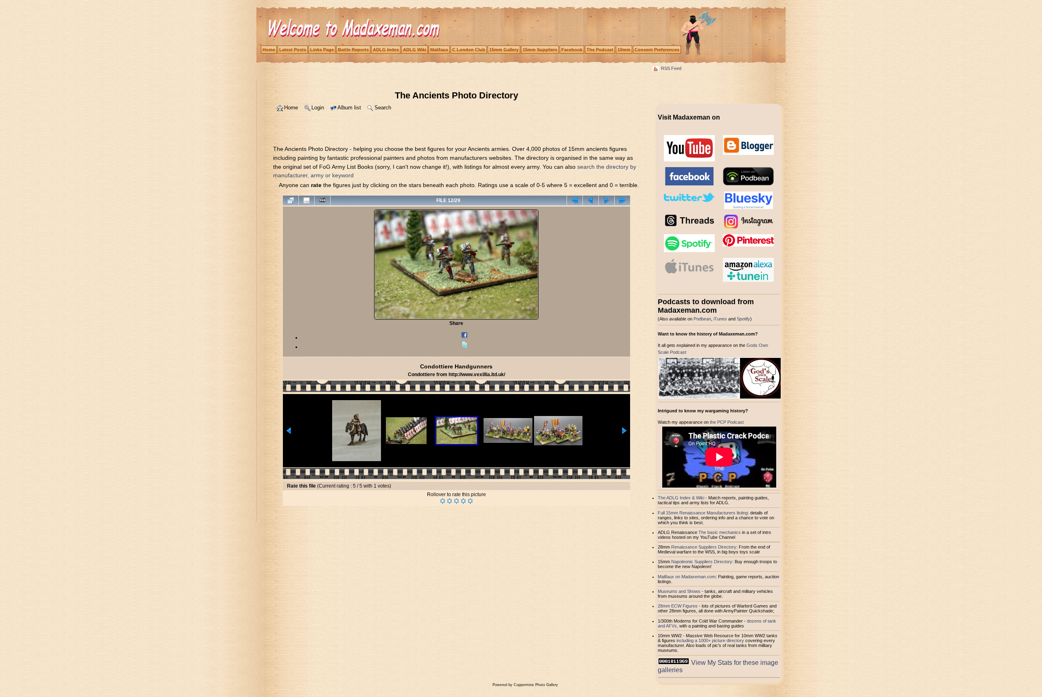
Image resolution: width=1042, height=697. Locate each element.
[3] (456, 501)
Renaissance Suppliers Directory (703, 547)
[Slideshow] (322, 200)
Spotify (743, 318)
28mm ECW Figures (678, 605)
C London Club (468, 49)
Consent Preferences (657, 49)
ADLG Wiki (414, 49)
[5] (470, 501)
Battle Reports (353, 49)
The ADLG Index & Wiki (681, 497)
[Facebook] (464, 337)
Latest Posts (292, 49)
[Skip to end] (622, 200)
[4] (463, 501)
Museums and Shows (679, 591)
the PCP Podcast (727, 422)
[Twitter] (464, 347)
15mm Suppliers (540, 49)
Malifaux (439, 49)
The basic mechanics (720, 532)
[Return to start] (574, 200)
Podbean (702, 318)
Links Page (322, 49)
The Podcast (600, 49)
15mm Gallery (504, 49)
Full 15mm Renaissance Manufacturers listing (703, 512)
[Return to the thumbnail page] (290, 200)
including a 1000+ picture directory (710, 640)
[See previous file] (590, 200)
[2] (450, 501)
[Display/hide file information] (306, 200)
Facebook (571, 49)
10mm (623, 49)
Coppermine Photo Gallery (536, 685)
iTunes (720, 318)
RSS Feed (671, 68)
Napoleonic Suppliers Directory (701, 561)
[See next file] (606, 200)
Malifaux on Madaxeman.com (687, 576)
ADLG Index (386, 49)
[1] (443, 501)
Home (269, 49)
